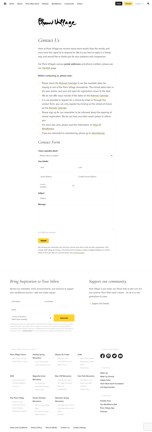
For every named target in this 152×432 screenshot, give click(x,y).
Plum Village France (18, 354)
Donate (128, 3)
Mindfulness (56, 3)
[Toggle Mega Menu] (5, 3)
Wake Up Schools (107, 376)
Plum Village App (107, 408)
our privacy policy (78, 253)
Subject (41, 193)
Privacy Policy (36, 427)
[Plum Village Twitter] (114, 356)
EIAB (12, 376)
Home (11, 3)
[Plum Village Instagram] (108, 356)
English (138, 3)
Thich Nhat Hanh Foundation (112, 383)
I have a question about (48, 151)
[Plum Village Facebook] (102, 356)
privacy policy (27, 331)
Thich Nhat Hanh (32, 3)
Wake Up (104, 373)
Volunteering (98, 133)
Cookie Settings (79, 427)
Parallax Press (105, 401)
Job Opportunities (107, 387)
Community (69, 3)
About (19, 3)
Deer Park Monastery (86, 376)
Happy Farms (105, 380)
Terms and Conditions (18, 427)
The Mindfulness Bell (108, 404)
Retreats (45, 3)
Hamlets (46, 67)
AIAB (80, 354)
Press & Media (51, 427)
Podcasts (103, 411)
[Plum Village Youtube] (120, 356)
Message (42, 204)
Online (80, 3)
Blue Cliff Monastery (63, 376)
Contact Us (65, 427)
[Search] (148, 3)
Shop (119, 3)
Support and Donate (100, 303)
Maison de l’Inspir (62, 354)
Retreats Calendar (68, 83)
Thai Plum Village (17, 398)
